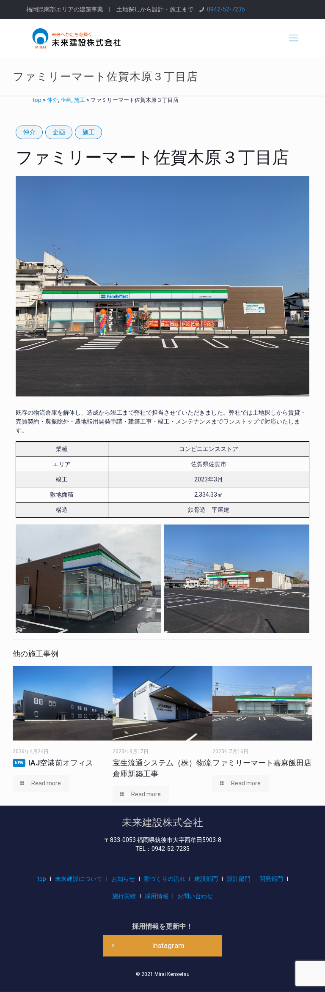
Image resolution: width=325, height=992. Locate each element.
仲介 (29, 132)
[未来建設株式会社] (76, 38)
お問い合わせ (195, 896)
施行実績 (124, 896)
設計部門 (239, 878)
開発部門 (271, 878)
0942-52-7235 (226, 9)
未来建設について (78, 878)
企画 (58, 132)
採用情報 (156, 896)
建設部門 (206, 878)
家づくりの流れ (164, 878)
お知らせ (123, 878)
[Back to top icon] (284, 975)
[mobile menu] (293, 38)
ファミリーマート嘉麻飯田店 (261, 762)
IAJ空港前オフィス (54, 762)
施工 (88, 132)
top (41, 878)
